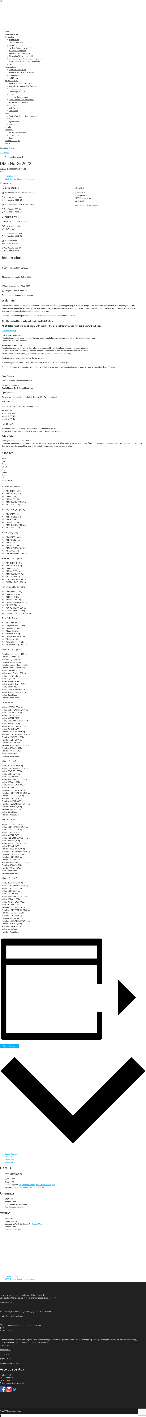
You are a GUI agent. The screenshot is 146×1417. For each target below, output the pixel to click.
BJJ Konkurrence (28, 1185)
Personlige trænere (17, 92)
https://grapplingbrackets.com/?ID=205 (28, 1187)
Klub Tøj (12, 105)
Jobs (11, 94)
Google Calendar (11, 1154)
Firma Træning (15, 89)
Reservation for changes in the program (17, 295)
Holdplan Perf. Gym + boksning (21, 72)
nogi (53, 1185)
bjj (20, 1185)
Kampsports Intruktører (18, 102)
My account (14, 135)
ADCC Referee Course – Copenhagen (20, 179)
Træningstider (10, 67)
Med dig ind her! (6, 1302)
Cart (11, 138)
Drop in (7, 143)
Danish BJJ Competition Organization (24, 116)
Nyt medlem (9, 37)
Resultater (13, 111)
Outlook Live (10, 1162)
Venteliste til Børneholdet (20, 53)
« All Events (4, 153)
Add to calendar (9, 1046)
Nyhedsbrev (14, 122)
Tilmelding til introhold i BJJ (21, 56)
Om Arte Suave (11, 81)
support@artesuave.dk (15, 1383)
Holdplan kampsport (17, 70)
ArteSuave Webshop (17, 132)
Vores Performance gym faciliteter (23, 86)
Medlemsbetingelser (17, 51)
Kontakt (8, 127)
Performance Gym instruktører (21, 100)
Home (7, 32)
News (7, 113)
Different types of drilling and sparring (25, 59)
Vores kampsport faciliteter (20, 83)
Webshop (8, 130)
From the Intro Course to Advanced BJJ (25, 62)
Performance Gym (12, 141)
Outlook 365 (9, 1159)
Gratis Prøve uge (16, 42)
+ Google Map (36, 1224)
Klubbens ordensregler (18, 97)
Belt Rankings (14, 108)
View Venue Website (13, 1229)
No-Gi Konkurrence (43, 1185)
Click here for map (9, 331)
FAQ (10, 64)
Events (12, 124)
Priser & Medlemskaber (18, 45)
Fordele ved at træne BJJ (20, 48)
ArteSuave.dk (5, 1350)
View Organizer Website (14, 1207)
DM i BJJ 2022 (11, 176)
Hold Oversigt (14, 78)
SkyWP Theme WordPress (10, 1411)
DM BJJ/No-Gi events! (89, 205)
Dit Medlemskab (11, 34)
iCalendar (8, 1157)
